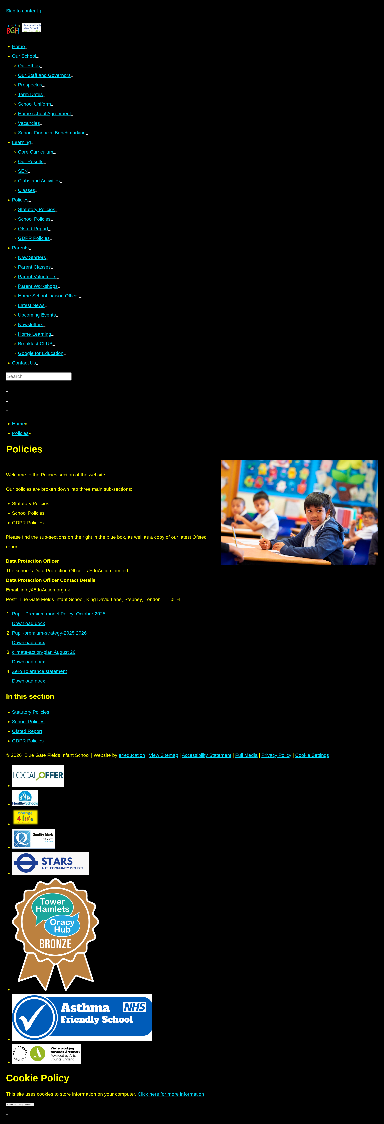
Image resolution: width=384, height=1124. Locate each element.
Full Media (246, 755)
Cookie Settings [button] (312, 755)
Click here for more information (171, 1094)
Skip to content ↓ (24, 10)
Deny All (29, 1104)
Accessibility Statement (206, 755)
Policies (20, 433)
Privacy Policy (276, 755)
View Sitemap (163, 755)
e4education (132, 755)
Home (18, 423)
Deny (20, 1104)
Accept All (11, 1104)
